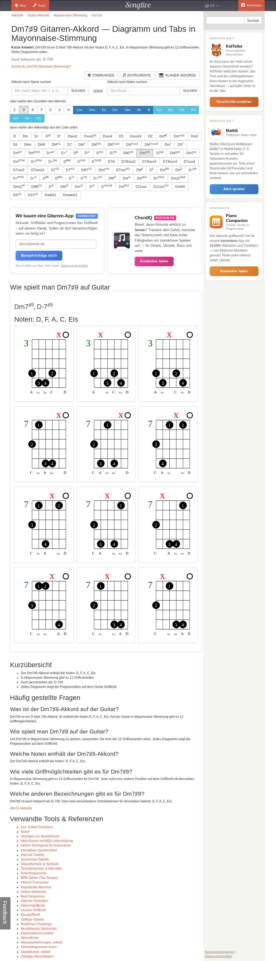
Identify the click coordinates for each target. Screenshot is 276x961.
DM (56, 144)
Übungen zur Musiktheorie (40, 836)
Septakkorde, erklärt (35, 952)
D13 (33, 195)
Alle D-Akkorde (21, 808)
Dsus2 (72, 136)
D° (59, 136)
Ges (127, 110)
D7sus (123, 170)
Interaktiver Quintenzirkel (39, 850)
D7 (69, 145)
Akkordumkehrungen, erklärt (41, 942)
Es (104, 110)
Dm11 (178, 178)
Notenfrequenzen (33, 873)
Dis (170, 110)
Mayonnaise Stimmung (70, 15)
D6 (15, 145)
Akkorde (17, 15)
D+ (36, 136)
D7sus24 (37, 170)
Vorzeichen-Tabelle (35, 859)
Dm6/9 (180, 187)
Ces (79, 110)
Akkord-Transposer (35, 882)
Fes (115, 110)
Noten (25, 832)
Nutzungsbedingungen (219, 951)
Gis (15, 118)
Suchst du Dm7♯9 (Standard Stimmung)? (41, 66)
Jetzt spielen (234, 189)
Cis (159, 110)
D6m (27, 145)
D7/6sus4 (149, 161)
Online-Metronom (33, 892)
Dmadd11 (70, 195)
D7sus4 (189, 161)
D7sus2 (19, 170)
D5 (121, 136)
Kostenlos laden (154, 261)
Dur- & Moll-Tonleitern (37, 827)
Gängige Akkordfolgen (37, 956)
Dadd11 (50, 195)
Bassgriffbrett (30, 915)
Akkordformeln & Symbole (40, 864)
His (38, 118)
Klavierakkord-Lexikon (37, 933)
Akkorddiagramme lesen (39, 947)
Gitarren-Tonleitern (34, 901)
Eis (182, 110)
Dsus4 (107, 136)
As (139, 110)
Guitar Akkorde (38, 15)
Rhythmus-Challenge (36, 924)
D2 (150, 136)
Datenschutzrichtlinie (74, 265)
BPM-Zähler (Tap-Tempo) (39, 878)
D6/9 (41, 145)
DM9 (36, 186)
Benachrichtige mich (39, 255)
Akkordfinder (30, 938)
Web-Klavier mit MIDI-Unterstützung (47, 841)
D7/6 (111, 161)
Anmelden (254, 5)
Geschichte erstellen (233, 102)
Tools (42, 6)
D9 (17, 195)
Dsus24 (136, 136)
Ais (27, 118)
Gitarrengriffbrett (32, 905)
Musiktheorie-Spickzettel (39, 929)
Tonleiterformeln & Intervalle (41, 869)
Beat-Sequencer (33, 896)
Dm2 (194, 136)
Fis (193, 110)
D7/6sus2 (129, 161)
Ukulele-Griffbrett (33, 910)
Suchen (78, 91)
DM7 (128, 153)
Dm (25, 136)
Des (92, 110)
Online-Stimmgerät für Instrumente (46, 845)
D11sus (141, 187)
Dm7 (145, 153)
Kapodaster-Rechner (36, 887)
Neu (23, 6)
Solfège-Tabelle (32, 919)
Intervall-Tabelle (32, 855)
